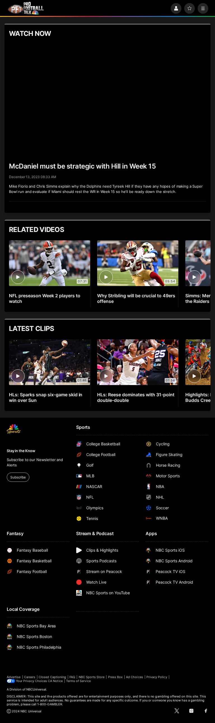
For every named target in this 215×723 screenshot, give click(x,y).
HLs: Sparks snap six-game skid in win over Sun (45, 397)
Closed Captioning (52, 677)
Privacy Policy (156, 677)
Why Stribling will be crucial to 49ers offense (136, 298)
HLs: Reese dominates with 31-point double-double (135, 397)
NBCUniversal (36, 689)
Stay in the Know (21, 450)
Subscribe (18, 477)
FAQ (72, 677)
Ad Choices (134, 677)
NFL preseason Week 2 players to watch (44, 298)
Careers (29, 677)
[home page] (26, 8)
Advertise (14, 677)
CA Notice (55, 681)
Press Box (115, 677)
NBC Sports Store (92, 677)
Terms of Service (78, 681)
